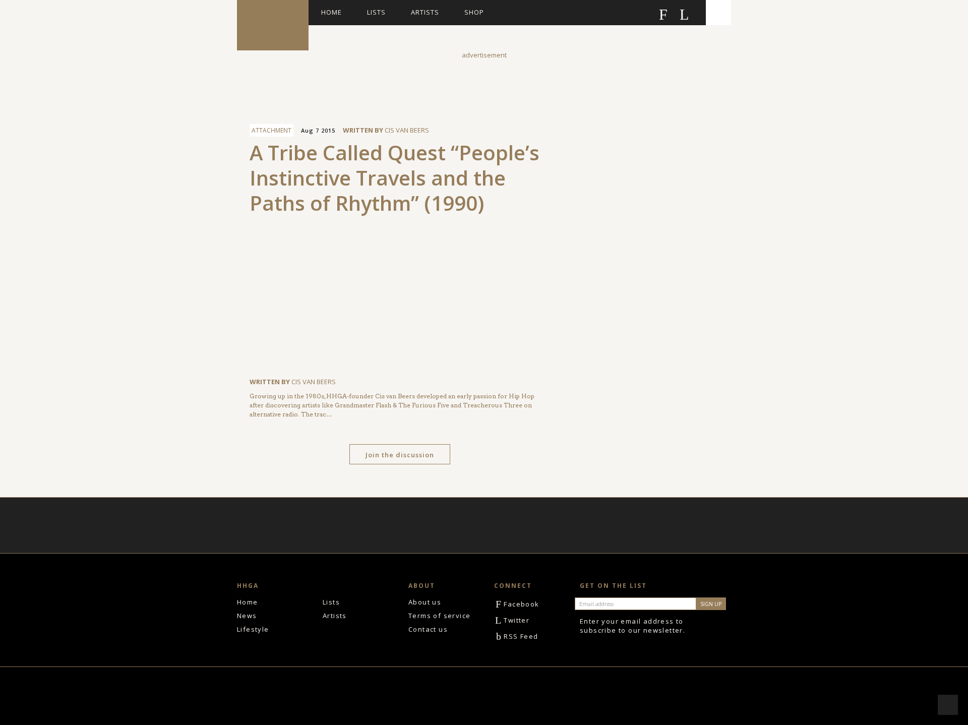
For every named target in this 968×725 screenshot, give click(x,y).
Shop (474, 12)
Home (331, 12)
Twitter (512, 620)
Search (718, 12)
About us (424, 602)
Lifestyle (253, 629)
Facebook (517, 604)
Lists (376, 12)
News (247, 615)
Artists (425, 12)
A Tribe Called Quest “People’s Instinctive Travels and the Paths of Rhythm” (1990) (394, 178)
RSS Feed (517, 636)
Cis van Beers (407, 130)
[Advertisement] (484, 82)
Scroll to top (948, 705)
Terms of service (439, 615)
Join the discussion (400, 454)
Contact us (428, 629)
